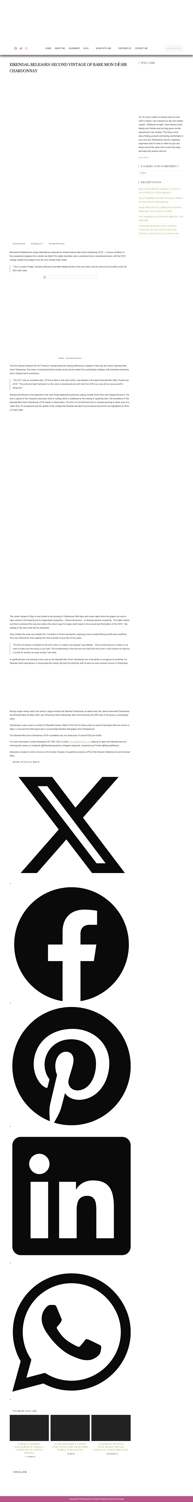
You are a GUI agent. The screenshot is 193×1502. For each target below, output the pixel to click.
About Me (60, 48)
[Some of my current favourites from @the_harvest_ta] (181, 1486)
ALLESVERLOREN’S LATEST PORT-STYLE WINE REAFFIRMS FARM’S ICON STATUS (70, 1447)
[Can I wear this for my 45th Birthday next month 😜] (84, 1486)
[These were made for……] (157, 1486)
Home (48, 48)
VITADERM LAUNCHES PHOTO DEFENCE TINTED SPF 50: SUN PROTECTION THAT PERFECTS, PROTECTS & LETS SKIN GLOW (159, 230)
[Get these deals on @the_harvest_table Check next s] (60, 1486)
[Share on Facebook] (71, 1003)
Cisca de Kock (19, 244)
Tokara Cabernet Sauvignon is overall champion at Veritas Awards (29, 1448)
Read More (144, 157)
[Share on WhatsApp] (71, 1399)
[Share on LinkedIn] (71, 1263)
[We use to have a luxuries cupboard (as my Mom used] (132, 1486)
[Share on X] (71, 883)
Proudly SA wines (57, 244)
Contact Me (141, 48)
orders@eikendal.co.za (79, 742)
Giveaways (74, 48)
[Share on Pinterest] (71, 1126)
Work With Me (103, 48)
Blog (86, 48)
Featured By (124, 48)
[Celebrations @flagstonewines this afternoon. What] (35, 1486)
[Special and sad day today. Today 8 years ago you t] (11, 1486)
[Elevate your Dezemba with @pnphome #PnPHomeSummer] (108, 1486)
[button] (88, 48)
